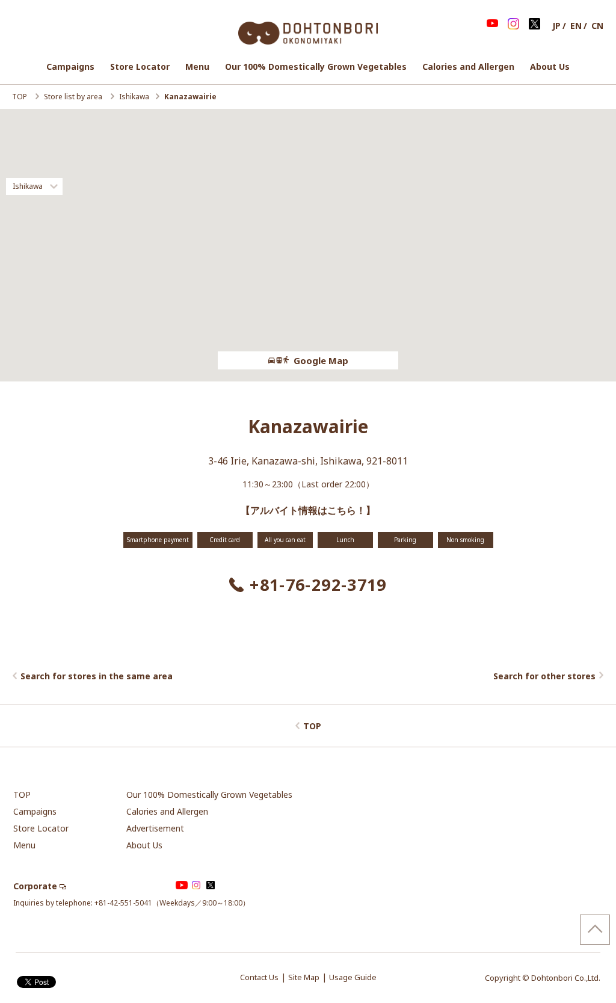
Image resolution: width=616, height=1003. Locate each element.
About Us (550, 66)
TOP (20, 96)
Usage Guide (353, 977)
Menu (197, 66)
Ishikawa (134, 96)
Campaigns (70, 66)
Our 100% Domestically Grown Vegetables (316, 66)
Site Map (303, 977)
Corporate (35, 886)
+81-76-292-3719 (318, 584)
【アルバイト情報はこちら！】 (308, 510)
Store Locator (140, 66)
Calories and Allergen (468, 66)
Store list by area (74, 96)
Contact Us (259, 977)
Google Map (321, 360)
